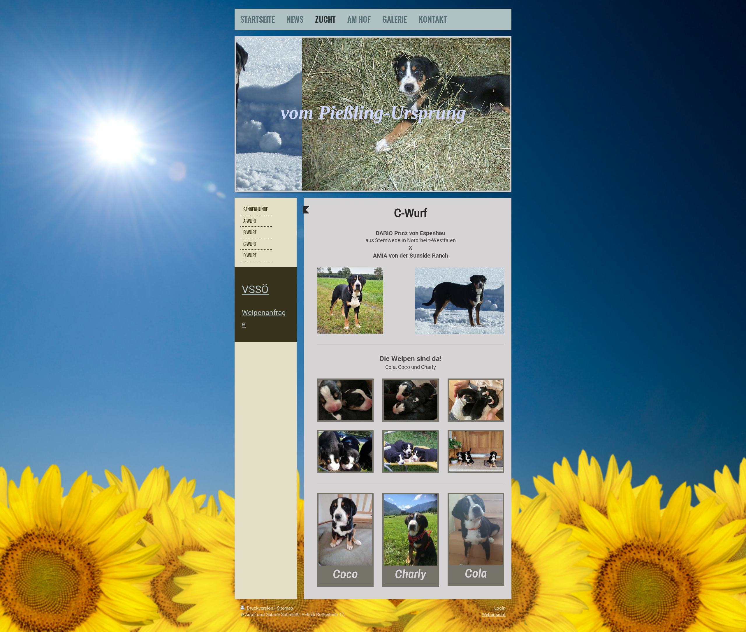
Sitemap (285, 608)
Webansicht (494, 614)
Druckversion (260, 608)
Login (500, 608)
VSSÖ (255, 289)
